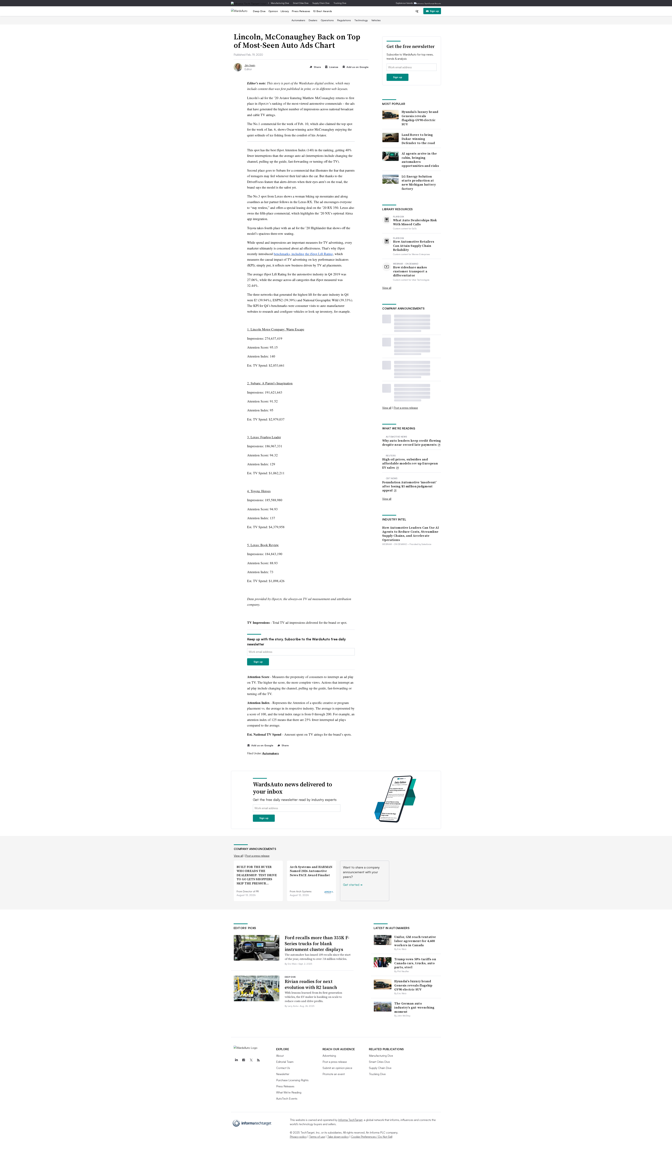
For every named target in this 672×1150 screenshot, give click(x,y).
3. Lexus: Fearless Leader (264, 437)
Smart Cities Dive (300, 3)
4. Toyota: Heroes (259, 491)
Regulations (344, 20)
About (280, 1055)
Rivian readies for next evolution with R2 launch (311, 984)
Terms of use (317, 1136)
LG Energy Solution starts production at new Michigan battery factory (419, 182)
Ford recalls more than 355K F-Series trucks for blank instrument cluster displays (317, 943)
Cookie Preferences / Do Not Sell (371, 1136)
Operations (327, 20)
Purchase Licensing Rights (292, 1080)
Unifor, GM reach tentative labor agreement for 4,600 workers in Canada (415, 941)
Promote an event (334, 1074)
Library (285, 11)
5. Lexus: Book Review (263, 545)
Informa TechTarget (350, 1120)
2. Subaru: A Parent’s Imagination (270, 383)
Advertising (329, 1055)
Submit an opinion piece (337, 1068)
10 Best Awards (322, 11)
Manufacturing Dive (280, 3)
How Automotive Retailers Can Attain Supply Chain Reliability (413, 245)
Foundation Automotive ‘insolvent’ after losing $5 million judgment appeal (409, 486)
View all (386, 288)
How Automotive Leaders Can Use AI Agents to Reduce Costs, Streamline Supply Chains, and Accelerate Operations (410, 534)
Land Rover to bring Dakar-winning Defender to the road (418, 139)
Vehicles (376, 20)
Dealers (313, 20)
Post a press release (406, 407)
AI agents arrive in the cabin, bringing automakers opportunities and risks (420, 159)
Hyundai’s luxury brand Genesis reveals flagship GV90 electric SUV (420, 118)
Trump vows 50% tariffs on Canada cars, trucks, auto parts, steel (415, 963)
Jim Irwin (249, 65)
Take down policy (338, 1136)
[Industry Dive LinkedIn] (236, 1060)
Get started (352, 885)
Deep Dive (259, 11)
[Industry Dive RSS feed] (258, 1060)
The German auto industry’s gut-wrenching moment (414, 1007)
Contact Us (283, 1068)
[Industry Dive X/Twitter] (251, 1060)
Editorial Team (284, 1062)
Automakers (298, 20)
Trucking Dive (340, 3)
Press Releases (301, 11)
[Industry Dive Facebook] (243, 1060)
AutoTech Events (286, 1098)
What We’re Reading (288, 1092)
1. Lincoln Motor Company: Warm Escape (275, 329)
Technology (361, 20)
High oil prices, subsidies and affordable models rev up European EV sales (410, 463)
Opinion (273, 11)
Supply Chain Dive (321, 3)
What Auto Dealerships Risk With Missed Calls (415, 222)
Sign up (434, 10)
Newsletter (282, 1074)
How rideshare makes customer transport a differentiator (410, 271)
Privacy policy (298, 1136)
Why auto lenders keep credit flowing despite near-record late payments (411, 443)
